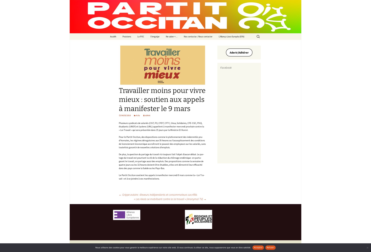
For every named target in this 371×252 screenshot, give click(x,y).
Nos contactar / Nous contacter (198, 36)
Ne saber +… (172, 36)
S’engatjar (155, 36)
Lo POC (140, 36)
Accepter (258, 247)
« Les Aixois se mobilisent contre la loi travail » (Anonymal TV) (170, 199)
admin (147, 115)
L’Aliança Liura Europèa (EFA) (231, 36)
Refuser (270, 247)
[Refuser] (367, 247)
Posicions (126, 36)
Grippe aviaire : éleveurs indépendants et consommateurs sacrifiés (158, 194)
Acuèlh (113, 36)
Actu (138, 115)
